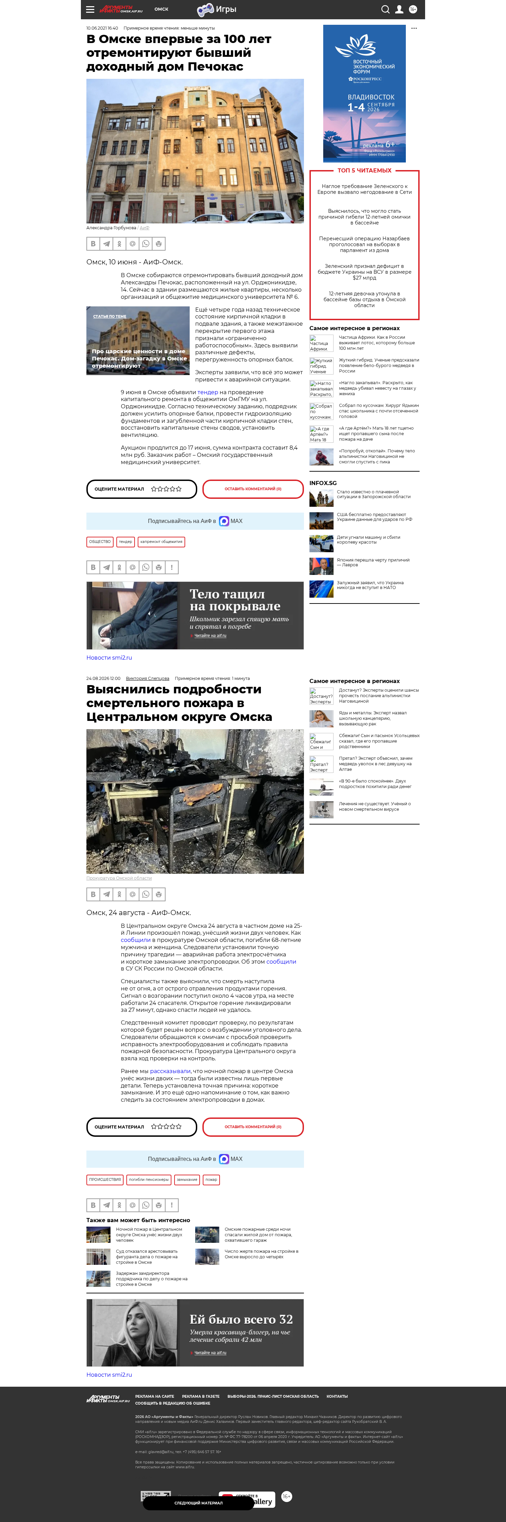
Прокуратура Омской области (119, 878)
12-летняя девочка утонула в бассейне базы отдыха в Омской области (365, 299)
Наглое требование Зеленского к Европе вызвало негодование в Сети (364, 189)
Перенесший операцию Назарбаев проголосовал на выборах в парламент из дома (364, 244)
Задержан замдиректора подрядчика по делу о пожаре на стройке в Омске (152, 1279)
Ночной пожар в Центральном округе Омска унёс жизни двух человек (149, 1235)
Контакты (337, 1396)
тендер (208, 392)
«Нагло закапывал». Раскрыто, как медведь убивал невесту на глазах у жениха (377, 388)
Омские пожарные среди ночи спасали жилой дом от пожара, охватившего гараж (258, 1235)
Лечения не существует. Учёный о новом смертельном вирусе (375, 806)
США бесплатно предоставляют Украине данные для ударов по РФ (374, 517)
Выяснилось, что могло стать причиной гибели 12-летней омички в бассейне (364, 217)
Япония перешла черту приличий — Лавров (373, 562)
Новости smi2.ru (109, 657)
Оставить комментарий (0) (253, 489)
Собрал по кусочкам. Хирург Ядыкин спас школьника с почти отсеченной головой (379, 411)
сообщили (136, 940)
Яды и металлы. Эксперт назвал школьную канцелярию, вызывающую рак (373, 718)
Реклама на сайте (154, 1396)
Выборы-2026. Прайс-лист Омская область (273, 1396)
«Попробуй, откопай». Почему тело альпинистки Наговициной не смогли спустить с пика (377, 456)
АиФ (144, 227)
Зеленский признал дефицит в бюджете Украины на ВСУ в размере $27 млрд (365, 272)
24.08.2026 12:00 (103, 678)
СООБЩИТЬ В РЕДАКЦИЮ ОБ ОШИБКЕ (172, 1403)
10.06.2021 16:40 (102, 28)
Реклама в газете (201, 1396)
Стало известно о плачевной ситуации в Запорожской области (374, 494)
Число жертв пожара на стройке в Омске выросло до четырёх (261, 1254)
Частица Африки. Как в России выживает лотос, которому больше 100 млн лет (377, 343)
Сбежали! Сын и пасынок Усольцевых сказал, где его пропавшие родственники (379, 741)
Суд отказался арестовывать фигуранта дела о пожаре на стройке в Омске (147, 1257)
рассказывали (170, 1071)
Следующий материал (199, 1503)
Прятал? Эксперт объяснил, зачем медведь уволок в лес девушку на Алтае (375, 764)
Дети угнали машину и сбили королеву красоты (368, 540)
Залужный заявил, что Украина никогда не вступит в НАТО (370, 585)
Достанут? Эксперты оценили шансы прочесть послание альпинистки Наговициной (379, 695)
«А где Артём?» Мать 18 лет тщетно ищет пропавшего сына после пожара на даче (376, 434)
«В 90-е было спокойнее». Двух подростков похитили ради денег (375, 783)
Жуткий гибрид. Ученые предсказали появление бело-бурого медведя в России (379, 365)
